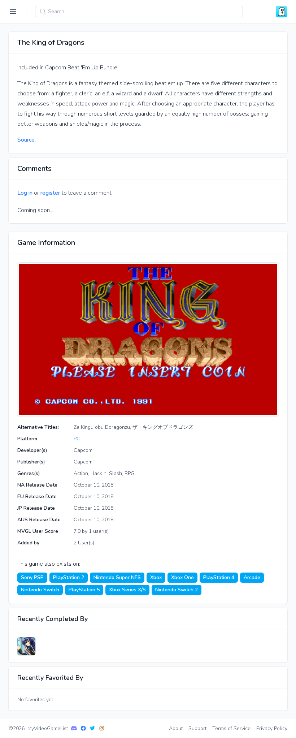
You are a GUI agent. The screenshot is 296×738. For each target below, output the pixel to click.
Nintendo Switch (40, 589)
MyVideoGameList (47, 728)
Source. (26, 140)
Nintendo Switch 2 (176, 589)
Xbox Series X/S (127, 589)
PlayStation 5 (84, 589)
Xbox (156, 577)
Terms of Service (231, 728)
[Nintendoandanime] (26, 646)
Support (197, 728)
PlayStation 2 (68, 577)
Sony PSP (32, 577)
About (176, 728)
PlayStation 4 (218, 577)
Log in (24, 193)
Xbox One (182, 577)
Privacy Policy (271, 728)
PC (77, 438)
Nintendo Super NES (117, 577)
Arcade (252, 577)
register (50, 193)
